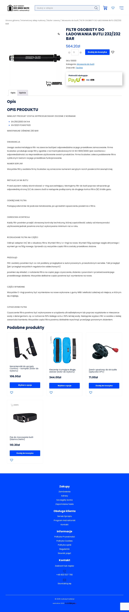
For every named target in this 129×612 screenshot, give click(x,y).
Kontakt (65, 524)
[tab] (13, 93)
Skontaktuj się (64, 583)
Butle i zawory (53, 20)
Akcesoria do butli (70, 20)
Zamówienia (64, 491)
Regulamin (64, 549)
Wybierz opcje (25, 385)
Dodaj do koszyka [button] (104, 385)
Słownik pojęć (64, 553)
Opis (13, 92)
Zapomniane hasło (64, 504)
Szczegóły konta (64, 500)
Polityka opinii (64, 545)
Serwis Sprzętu (64, 516)
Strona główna (12, 20)
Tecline (79, 67)
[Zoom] (58, 34)
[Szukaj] (96, 7)
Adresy (64, 496)
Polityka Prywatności (64, 536)
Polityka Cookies (64, 541)
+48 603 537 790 (64, 574)
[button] (112, 51)
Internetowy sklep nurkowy (33, 20)
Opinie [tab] (22, 92)
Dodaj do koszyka (97, 52)
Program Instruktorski (64, 520)
